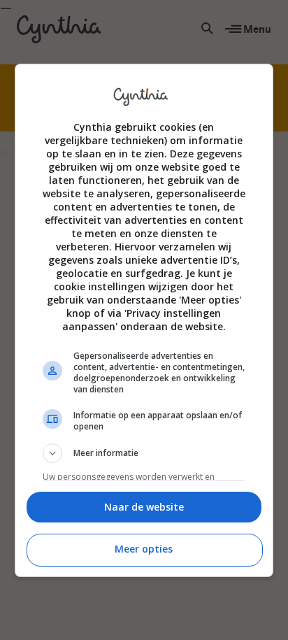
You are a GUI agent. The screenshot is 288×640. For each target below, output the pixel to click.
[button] (144, 453)
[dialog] (144, 320)
